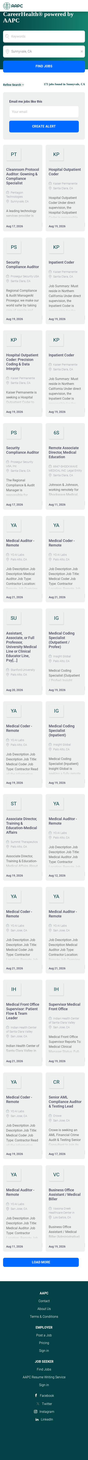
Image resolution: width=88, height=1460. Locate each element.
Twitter (47, 1404)
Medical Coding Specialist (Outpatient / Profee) (61, 640)
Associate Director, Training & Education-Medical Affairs (21, 825)
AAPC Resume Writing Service (44, 1377)
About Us (44, 1309)
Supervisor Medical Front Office (64, 1006)
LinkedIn (47, 1419)
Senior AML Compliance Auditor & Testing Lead (65, 1101)
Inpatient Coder (61, 262)
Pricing (44, 1343)
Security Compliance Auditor (22, 264)
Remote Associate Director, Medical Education (64, 452)
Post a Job (44, 1335)
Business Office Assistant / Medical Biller (65, 1194)
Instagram (46, 1412)
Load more (41, 1262)
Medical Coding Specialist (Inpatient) (61, 730)
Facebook (47, 1396)
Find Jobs (44, 66)
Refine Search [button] (12, 84)
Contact (44, 1301)
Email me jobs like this (25, 101)
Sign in (44, 1351)
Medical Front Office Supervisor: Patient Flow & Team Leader (22, 1011)
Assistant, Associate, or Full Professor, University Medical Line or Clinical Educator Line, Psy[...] (21, 646)
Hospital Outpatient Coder (65, 171)
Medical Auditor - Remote (20, 542)
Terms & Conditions (44, 1317)
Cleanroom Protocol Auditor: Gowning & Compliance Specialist (22, 176)
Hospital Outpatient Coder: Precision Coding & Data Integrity (22, 362)
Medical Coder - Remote (62, 542)
